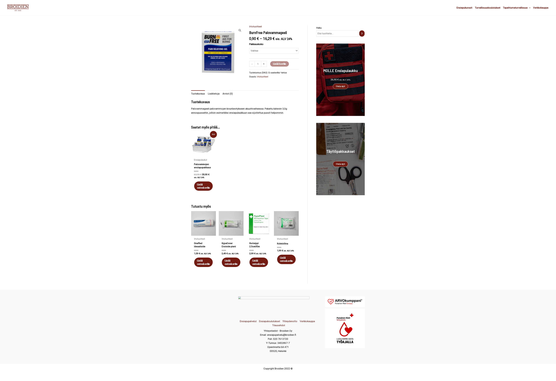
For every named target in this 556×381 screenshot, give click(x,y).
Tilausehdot (278, 325)
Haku (319, 27)
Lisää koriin (279, 64)
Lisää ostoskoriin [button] (203, 186)
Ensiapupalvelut (248, 321)
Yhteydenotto (289, 321)
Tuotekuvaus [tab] (198, 93)
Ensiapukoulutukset (269, 321)
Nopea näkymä (203, 153)
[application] (529, 8)
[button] (240, 30)
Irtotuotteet (255, 26)
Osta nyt (340, 86)
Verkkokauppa (307, 321)
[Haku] (362, 33)
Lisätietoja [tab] (214, 93)
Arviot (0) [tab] (228, 93)
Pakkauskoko (256, 44)
